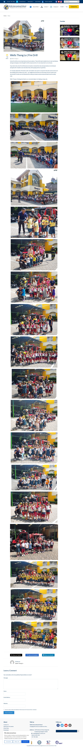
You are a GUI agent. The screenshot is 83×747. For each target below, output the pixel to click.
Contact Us (74, 6)
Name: (5, 691)
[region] (17, 737)
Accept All (25, 741)
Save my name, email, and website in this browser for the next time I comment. (21, 709)
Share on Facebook (33, 655)
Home (5, 15)
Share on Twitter (17, 655)
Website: (6, 703)
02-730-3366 (35, 736)
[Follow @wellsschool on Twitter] (62, 725)
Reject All (17, 741)
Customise (8, 741)
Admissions (30, 1)
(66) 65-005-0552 (36, 735)
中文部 (61, 6)
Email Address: (7, 697)
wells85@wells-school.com (39, 733)
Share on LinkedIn (49, 655)
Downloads (6, 730)
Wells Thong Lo (14, 58)
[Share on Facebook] (58, 725)
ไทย (67, 6)
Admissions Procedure (9, 726)
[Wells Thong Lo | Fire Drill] (24, 36)
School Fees (6, 728)
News (9, 15)
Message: (6, 677)
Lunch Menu (37, 1)
